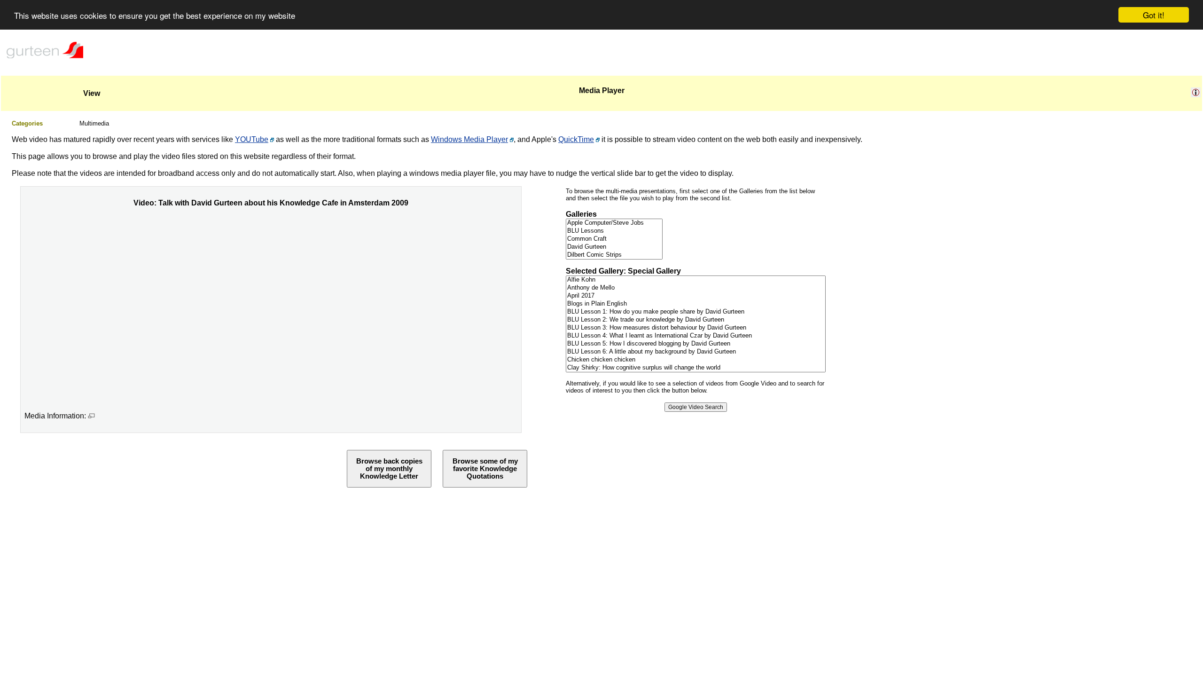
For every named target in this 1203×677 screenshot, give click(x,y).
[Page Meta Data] (1196, 95)
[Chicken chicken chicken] (695, 360)
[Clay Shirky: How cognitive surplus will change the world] (695, 368)
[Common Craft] (614, 239)
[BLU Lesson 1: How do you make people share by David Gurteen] (695, 312)
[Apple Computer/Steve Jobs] (614, 223)
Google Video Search (695, 407)
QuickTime (576, 139)
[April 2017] (695, 296)
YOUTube (251, 139)
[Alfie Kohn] (695, 280)
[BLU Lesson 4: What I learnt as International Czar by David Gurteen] (695, 336)
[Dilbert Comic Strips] (614, 255)
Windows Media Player (469, 139)
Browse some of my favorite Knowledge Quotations (485, 468)
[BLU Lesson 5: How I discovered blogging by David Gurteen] (695, 344)
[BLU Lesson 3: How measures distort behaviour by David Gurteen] (695, 328)
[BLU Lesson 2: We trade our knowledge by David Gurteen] (695, 320)
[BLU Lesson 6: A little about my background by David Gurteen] (695, 352)
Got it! (1153, 15)
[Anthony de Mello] (695, 288)
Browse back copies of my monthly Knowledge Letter (389, 468)
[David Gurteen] (614, 247)
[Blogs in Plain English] (695, 304)
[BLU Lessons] (614, 231)
